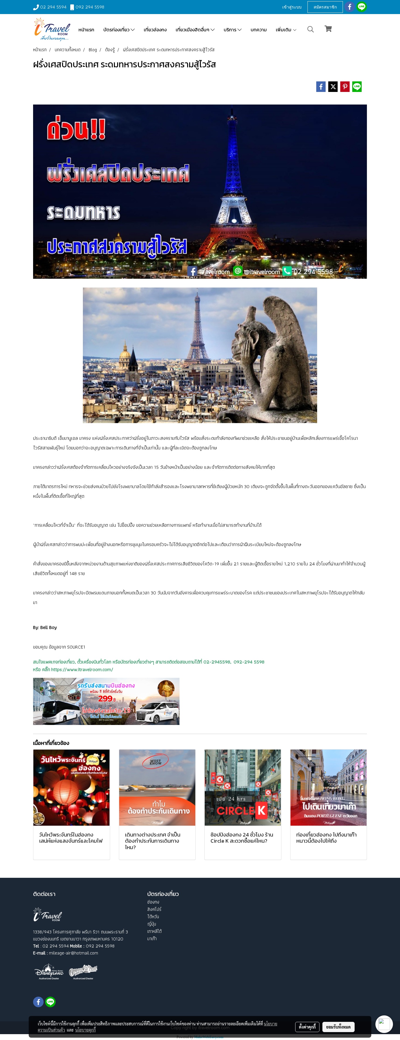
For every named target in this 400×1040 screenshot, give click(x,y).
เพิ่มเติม (284, 29)
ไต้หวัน (153, 916)
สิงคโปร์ (154, 909)
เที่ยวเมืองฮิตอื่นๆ (193, 29)
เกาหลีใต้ (154, 931)
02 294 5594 (53, 7)
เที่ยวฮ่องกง (155, 29)
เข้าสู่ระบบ (292, 7)
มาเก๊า (152, 938)
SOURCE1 (76, 647)
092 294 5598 (90, 7)
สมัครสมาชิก (325, 7)
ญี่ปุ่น (151, 924)
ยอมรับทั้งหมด (338, 1026)
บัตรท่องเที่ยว (117, 29)
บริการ (230, 29)
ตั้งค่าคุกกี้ (307, 1026)
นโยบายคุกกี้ (85, 1029)
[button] (310, 29)
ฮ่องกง (153, 902)
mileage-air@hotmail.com (73, 953)
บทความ (259, 29)
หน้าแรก (86, 29)
